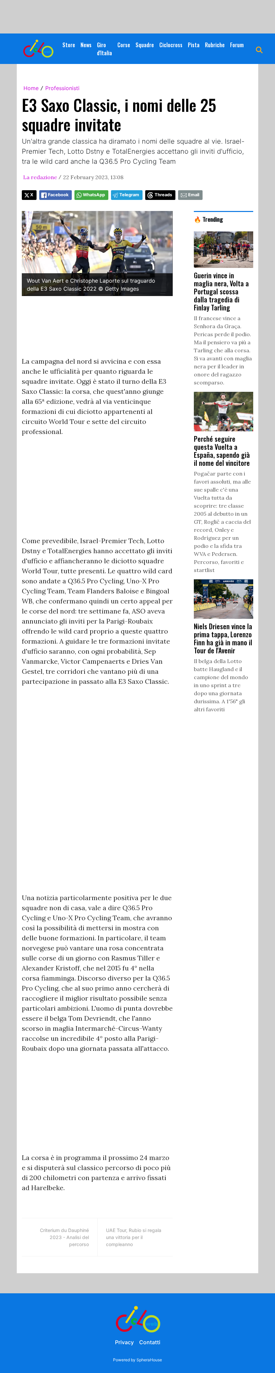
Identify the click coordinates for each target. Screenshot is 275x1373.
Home (31, 88)
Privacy (124, 1342)
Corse (123, 45)
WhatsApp (94, 194)
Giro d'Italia (104, 49)
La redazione (40, 177)
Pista (194, 45)
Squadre (144, 45)
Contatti (149, 1342)
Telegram (129, 194)
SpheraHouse (149, 1359)
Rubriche (215, 45)
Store (68, 45)
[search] (259, 49)
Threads (163, 194)
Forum (237, 45)
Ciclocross (170, 45)
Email (193, 194)
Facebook (58, 194)
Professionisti (62, 88)
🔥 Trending (208, 219)
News (86, 45)
